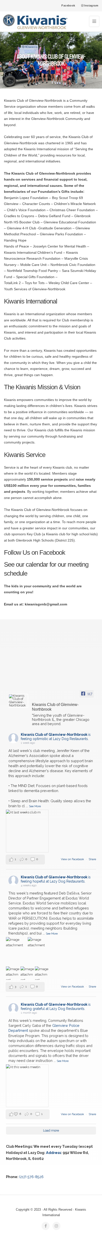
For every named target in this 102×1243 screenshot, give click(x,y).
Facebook (68, 5)
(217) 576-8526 (31, 1177)
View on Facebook (73, 859)
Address (53, 1152)
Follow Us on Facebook (34, 552)
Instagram (90, 5)
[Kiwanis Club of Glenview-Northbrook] (18, 701)
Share (92, 859)
